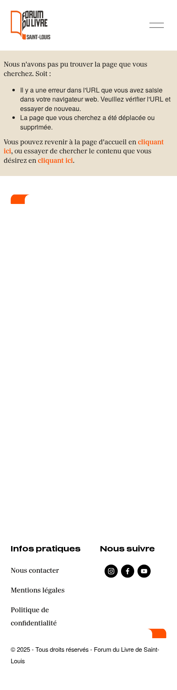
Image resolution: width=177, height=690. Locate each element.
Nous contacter (35, 571)
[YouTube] (144, 571)
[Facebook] (127, 571)
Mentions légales (38, 591)
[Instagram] (111, 571)
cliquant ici (55, 161)
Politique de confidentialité (34, 617)
